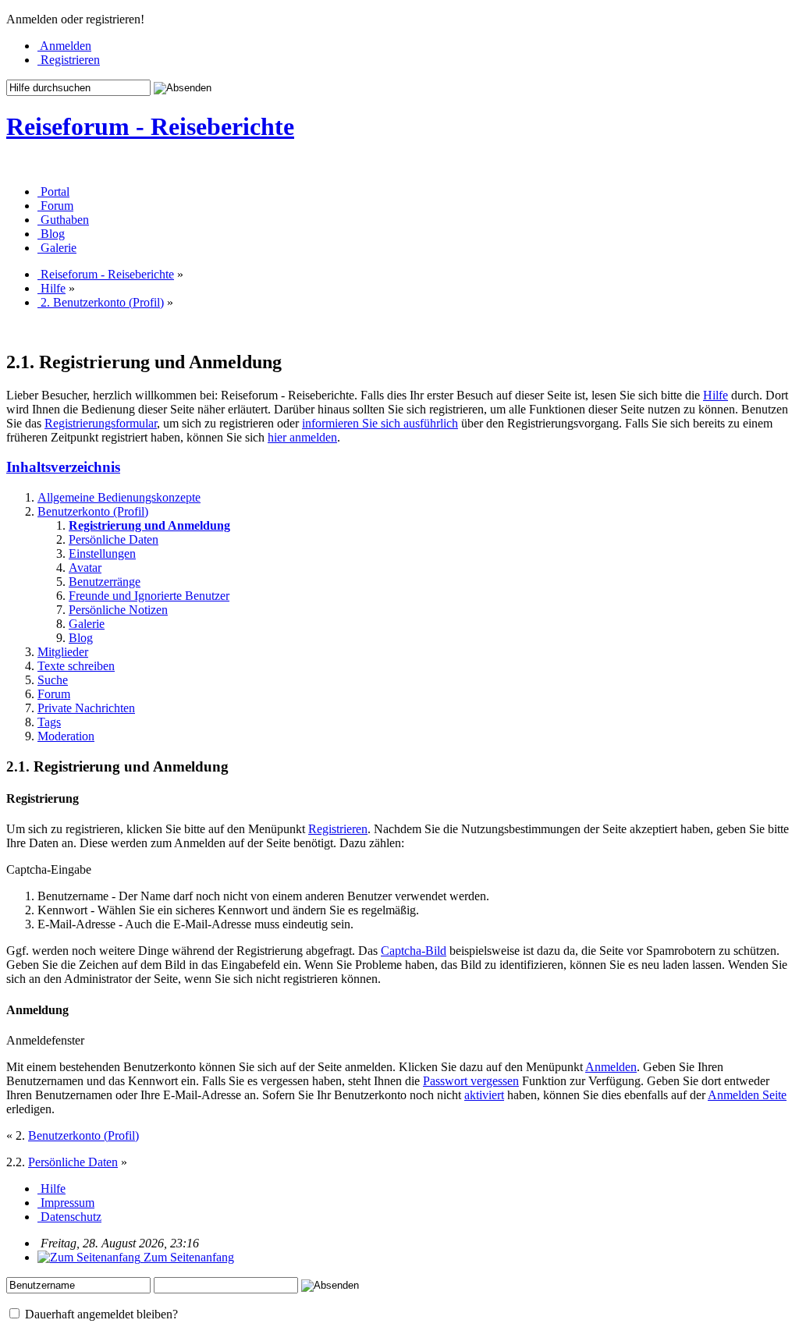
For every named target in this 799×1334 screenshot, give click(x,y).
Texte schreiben (76, 665)
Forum (53, 694)
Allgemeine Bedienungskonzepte (119, 497)
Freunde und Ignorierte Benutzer (149, 595)
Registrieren (338, 829)
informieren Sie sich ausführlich (380, 423)
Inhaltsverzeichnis (63, 467)
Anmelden (611, 1066)
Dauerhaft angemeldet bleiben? (100, 1314)
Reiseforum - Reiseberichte (150, 126)
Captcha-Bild (413, 950)
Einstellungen (102, 553)
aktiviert (484, 1095)
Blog (81, 637)
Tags (49, 722)
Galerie (87, 623)
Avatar (85, 567)
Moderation (65, 736)
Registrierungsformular (100, 423)
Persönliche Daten (113, 539)
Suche (52, 680)
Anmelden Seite (747, 1095)
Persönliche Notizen (118, 609)
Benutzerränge (104, 581)
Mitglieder (62, 651)
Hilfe (715, 395)
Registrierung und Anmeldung (149, 525)
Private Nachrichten (86, 708)
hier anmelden (302, 437)
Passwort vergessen (471, 1080)
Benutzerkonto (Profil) (92, 511)
